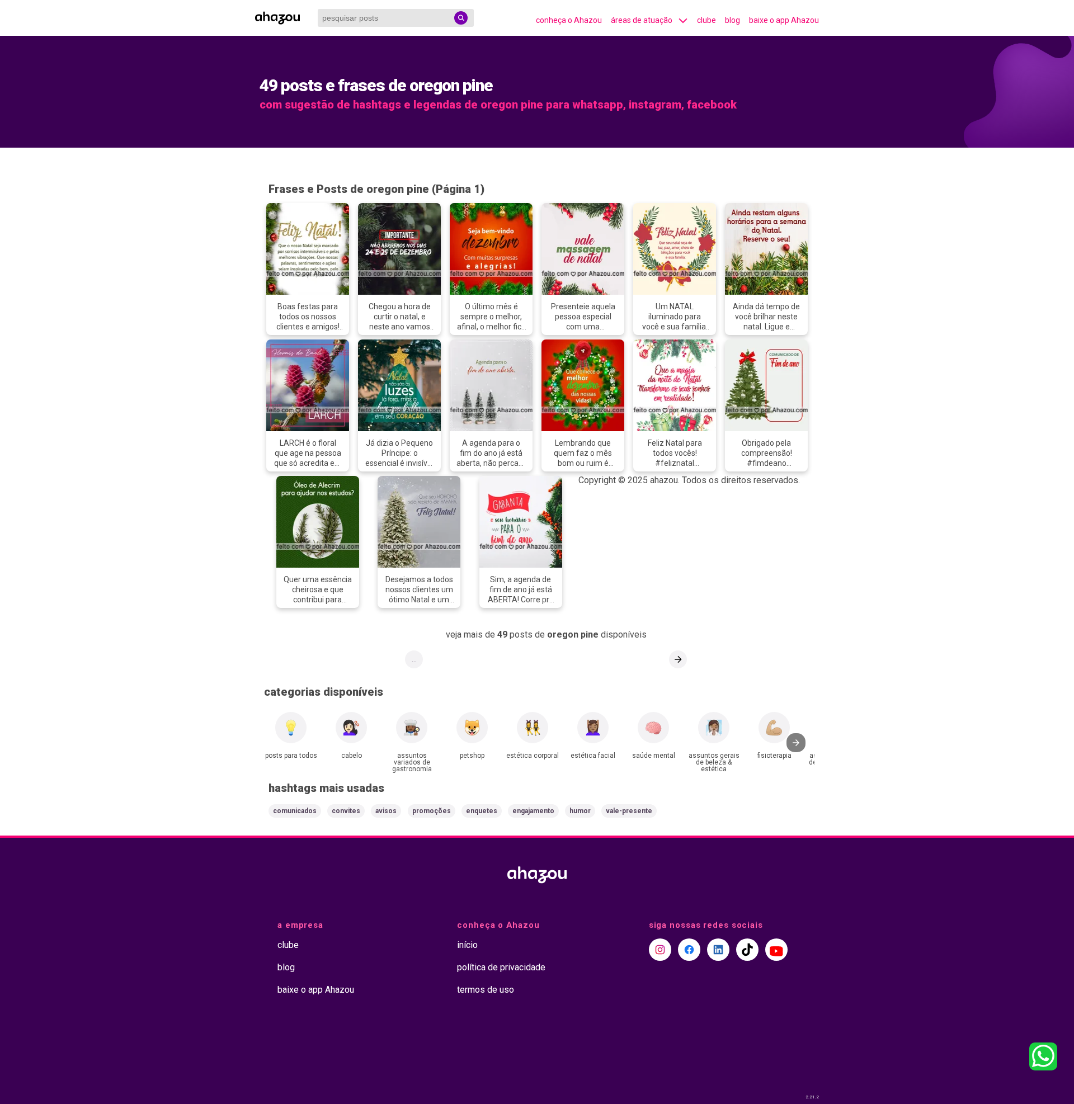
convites (346, 811)
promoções (431, 811)
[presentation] (795, 742)
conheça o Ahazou (569, 20)
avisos (386, 811)
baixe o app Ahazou (784, 20)
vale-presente (629, 811)
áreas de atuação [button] (641, 20)
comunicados (295, 811)
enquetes (481, 811)
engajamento (533, 811)
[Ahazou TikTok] (747, 949)
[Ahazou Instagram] (660, 949)
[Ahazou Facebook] (689, 949)
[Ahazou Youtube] (776, 949)
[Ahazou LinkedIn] (718, 949)
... (414, 659)
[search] (461, 18)
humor (580, 811)
